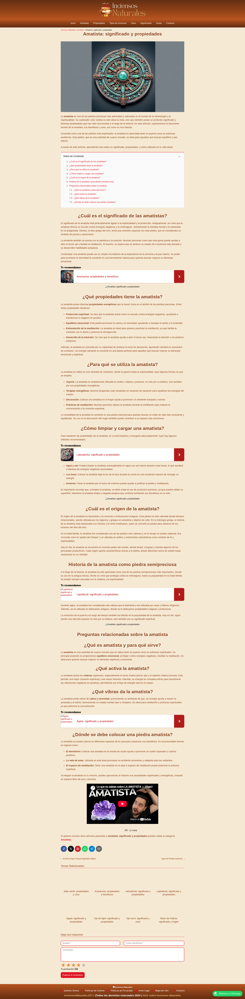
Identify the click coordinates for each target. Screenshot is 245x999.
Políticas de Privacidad (122, 990)
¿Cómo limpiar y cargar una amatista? (86, 174)
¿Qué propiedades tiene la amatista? (86, 165)
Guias (159, 23)
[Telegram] (92, 849)
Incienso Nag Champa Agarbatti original (79, 858)
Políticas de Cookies (95, 990)
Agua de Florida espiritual (171, 858)
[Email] (99, 849)
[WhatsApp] (85, 849)
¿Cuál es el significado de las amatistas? (87, 161)
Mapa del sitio (162, 990)
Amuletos (84, 23)
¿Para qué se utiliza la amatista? (84, 169)
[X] (71, 849)
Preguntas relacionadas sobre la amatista (88, 186)
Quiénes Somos (71, 990)
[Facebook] (64, 849)
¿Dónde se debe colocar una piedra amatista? (95, 202)
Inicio (73, 23)
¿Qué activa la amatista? (85, 194)
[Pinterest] (78, 849)
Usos (133, 23)
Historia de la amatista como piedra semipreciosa (91, 182)
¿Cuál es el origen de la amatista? (84, 178)
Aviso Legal (144, 990)
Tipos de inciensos (117, 23)
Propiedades (99, 23)
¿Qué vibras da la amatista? (86, 198)
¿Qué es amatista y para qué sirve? (90, 190)
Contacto (170, 23)
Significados (146, 23)
